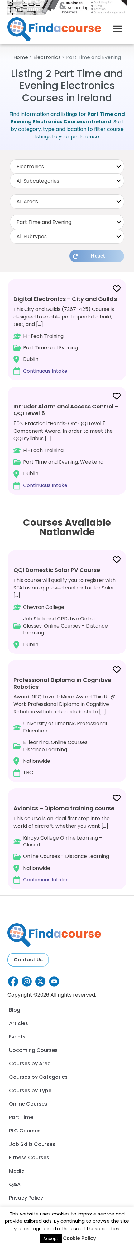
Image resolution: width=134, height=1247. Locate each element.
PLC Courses (25, 1130)
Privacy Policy (26, 1197)
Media (17, 1171)
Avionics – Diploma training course (63, 808)
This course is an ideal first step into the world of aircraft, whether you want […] (63, 843)
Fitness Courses (29, 1157)
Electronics (47, 57)
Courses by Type (30, 1090)
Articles (18, 1023)
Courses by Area (30, 1063)
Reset (98, 256)
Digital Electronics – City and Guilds (65, 299)
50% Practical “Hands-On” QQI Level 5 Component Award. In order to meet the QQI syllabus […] (66, 445)
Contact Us (28, 959)
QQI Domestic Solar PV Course (56, 570)
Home (20, 57)
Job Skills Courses (32, 1144)
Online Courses (28, 1103)
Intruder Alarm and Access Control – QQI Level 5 (66, 409)
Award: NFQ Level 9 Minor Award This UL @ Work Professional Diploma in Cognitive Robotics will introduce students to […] (64, 726)
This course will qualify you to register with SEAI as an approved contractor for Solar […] (64, 607)
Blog (14, 1009)
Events (17, 1036)
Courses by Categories (38, 1077)
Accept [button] (50, 1238)
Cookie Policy (79, 1238)
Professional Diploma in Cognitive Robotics (62, 683)
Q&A (15, 1184)
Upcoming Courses (33, 1050)
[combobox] (67, 166)
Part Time (21, 1117)
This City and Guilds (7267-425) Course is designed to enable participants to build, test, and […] (65, 335)
